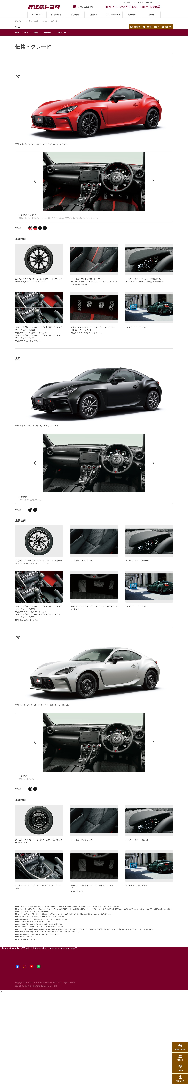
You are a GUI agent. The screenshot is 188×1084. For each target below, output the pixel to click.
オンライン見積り (153, 27)
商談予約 (168, 27)
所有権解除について (153, 2)
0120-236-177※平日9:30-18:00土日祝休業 (132, 6)
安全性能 (47, 32)
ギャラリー (61, 32)
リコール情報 (138, 2)
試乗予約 (137, 27)
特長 (36, 32)
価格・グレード (21, 32)
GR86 (17, 27)
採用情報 (127, 2)
